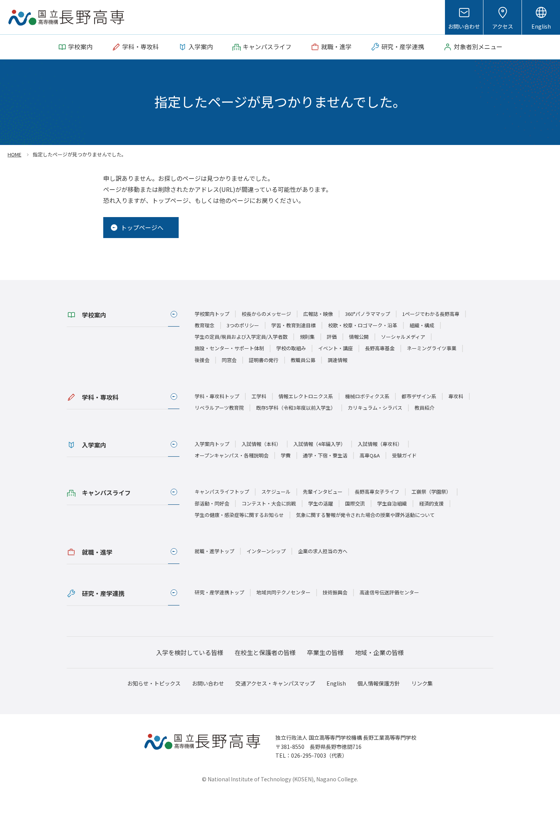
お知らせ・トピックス (154, 683)
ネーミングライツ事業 (431, 348)
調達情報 (337, 360)
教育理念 (204, 325)
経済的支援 (431, 503)
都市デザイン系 (419, 396)
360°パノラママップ (367, 313)
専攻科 (455, 396)
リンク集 (422, 683)
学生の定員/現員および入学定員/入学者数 (241, 336)
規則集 (307, 336)
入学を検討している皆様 (189, 652)
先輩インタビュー (322, 491)
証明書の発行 (263, 360)
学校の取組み (291, 348)
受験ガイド (404, 455)
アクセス (502, 26)
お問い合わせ (464, 26)
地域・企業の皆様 (379, 652)
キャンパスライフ (106, 492)
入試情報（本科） (261, 443)
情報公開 (359, 336)
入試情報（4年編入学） (319, 443)
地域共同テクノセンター (283, 592)
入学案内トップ (212, 443)
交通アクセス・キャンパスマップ (275, 683)
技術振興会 (335, 592)
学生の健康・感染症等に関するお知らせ (239, 514)
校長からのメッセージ (266, 313)
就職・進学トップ (214, 551)
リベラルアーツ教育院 (219, 407)
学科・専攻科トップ (217, 396)
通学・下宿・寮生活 (325, 455)
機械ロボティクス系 (367, 396)
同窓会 (229, 360)
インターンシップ (266, 551)
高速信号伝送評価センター (389, 592)
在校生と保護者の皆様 (265, 652)
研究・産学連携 (103, 593)
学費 (286, 455)
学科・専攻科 (100, 397)
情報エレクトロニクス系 (305, 396)
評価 (332, 336)
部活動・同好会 (212, 503)
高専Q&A (370, 455)
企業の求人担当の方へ (322, 551)
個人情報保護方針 (378, 683)
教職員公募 (303, 360)
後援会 (202, 360)
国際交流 (355, 503)
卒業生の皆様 (325, 652)
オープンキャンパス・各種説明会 (232, 455)
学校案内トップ (212, 313)
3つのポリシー (243, 325)
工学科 (258, 396)
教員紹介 (424, 407)
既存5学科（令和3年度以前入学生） (296, 407)
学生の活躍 (320, 503)
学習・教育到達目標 (293, 325)
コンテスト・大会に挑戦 (269, 503)
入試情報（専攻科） (380, 443)
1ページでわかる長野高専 (430, 313)
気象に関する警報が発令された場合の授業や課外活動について (365, 514)
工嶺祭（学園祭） (431, 491)
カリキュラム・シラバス (375, 407)
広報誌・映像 (318, 313)
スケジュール (276, 491)
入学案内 (94, 444)
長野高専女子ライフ (377, 491)
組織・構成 (422, 325)
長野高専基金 (380, 348)
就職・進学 (97, 552)
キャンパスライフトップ (222, 491)
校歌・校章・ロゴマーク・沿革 (362, 325)
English (541, 26)
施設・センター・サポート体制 (229, 348)
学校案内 (94, 314)
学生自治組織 (392, 503)
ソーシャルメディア (403, 336)
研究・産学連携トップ (219, 592)
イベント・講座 (335, 348)
